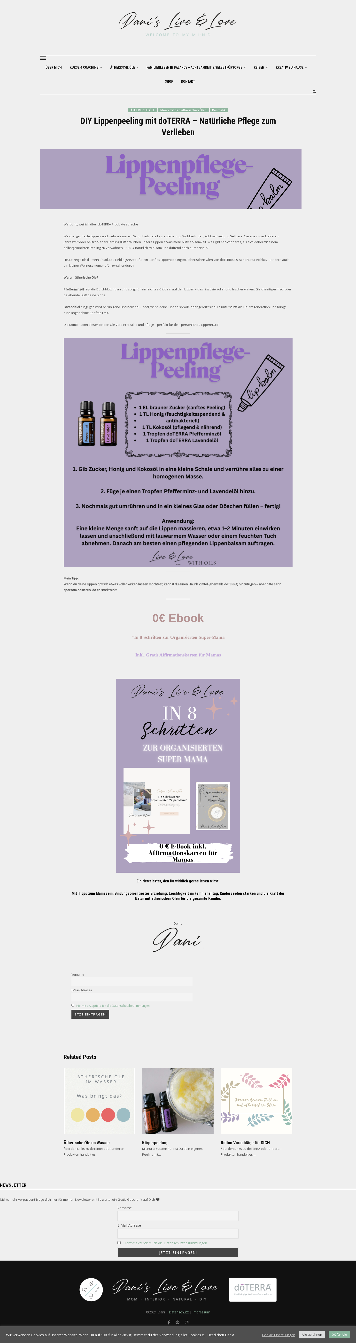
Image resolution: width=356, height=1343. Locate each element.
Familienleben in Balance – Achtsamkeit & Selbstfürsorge (195, 67)
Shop (169, 81)
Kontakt (188, 81)
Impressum (201, 1312)
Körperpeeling (154, 1142)
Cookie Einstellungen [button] (278, 1335)
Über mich (54, 67)
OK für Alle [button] (339, 1334)
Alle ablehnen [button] (312, 1334)
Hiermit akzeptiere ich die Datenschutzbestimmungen (113, 1005)
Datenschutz (179, 1312)
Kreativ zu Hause (290, 67)
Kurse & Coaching (84, 67)
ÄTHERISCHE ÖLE (123, 67)
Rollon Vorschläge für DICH (245, 1142)
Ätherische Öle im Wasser (87, 1142)
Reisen (259, 67)
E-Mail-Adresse (81, 990)
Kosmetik (219, 110)
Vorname (77, 974)
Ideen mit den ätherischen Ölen (183, 110)
